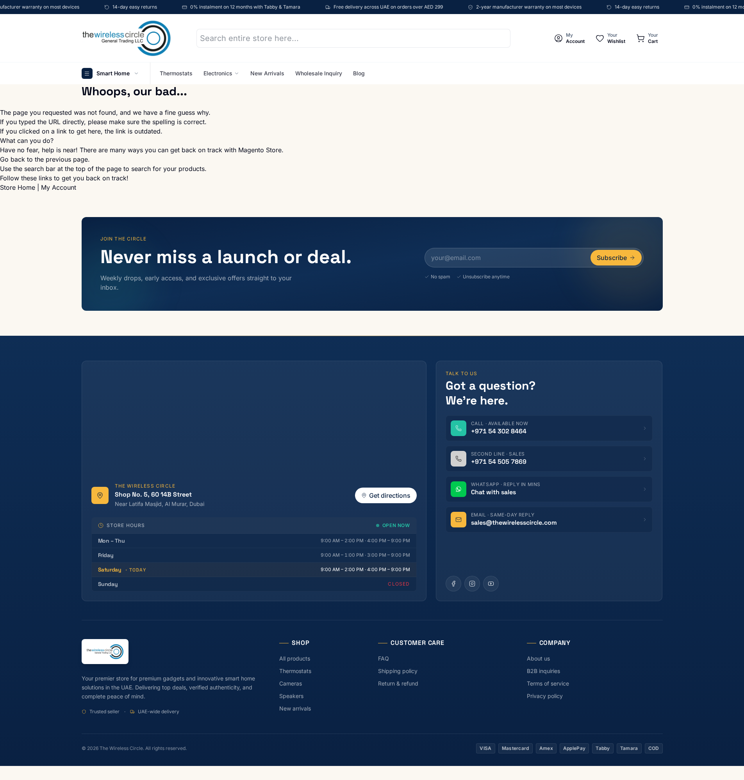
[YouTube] (491, 583)
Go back (12, 159)
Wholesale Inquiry (318, 73)
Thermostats (176, 73)
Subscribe (612, 258)
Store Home (17, 187)
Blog (359, 73)
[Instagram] (472, 583)
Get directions (389, 495)
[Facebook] (453, 583)
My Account (58, 187)
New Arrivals (267, 73)
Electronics (217, 73)
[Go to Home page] (126, 38)
